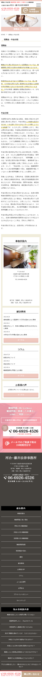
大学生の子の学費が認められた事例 (15, 335)
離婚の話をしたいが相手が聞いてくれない (21, 614)
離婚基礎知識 (21, 544)
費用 (21, 557)
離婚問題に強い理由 (21, 520)
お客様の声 (21, 569)
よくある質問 (21, 582)
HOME (3, 34)
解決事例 (21, 563)
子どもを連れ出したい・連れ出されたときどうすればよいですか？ (21, 666)
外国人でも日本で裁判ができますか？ (21, 639)
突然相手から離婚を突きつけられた (21, 627)
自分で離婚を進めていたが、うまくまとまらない (21, 633)
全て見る (21, 340)
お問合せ (21, 588)
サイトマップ (21, 600)
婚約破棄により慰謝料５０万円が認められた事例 (20, 320)
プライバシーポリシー (21, 594)
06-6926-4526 (22, 279)
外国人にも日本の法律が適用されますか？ (21, 646)
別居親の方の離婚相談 (21, 538)
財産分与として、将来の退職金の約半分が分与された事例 (20, 327)
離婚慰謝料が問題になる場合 (13, 370)
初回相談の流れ (21, 551)
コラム (21, 575)
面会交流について (9, 364)
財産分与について (9, 357)
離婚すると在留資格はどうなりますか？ (21, 658)
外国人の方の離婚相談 (21, 532)
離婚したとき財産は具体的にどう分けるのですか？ (21, 652)
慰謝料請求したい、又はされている (21, 621)
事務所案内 (21, 513)
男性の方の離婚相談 (21, 526)
